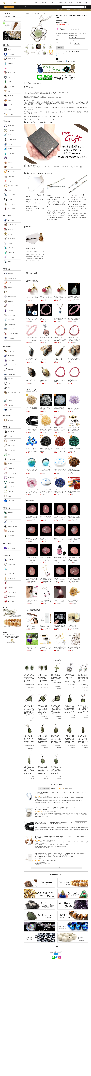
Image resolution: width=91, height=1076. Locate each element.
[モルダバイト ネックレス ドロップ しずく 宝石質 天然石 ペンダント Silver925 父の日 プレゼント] (29, 729)
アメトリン (10, 162)
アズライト (10, 144)
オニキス (10, 199)
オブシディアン (11, 204)
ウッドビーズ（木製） (13, 185)
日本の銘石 (10, 420)
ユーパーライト (11, 548)
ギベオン (10, 243)
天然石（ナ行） (7, 415)
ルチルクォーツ (11, 578)
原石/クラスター (11, 95)
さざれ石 (10, 105)
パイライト (10, 436)
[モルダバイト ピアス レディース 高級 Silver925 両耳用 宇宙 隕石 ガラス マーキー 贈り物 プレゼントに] (43, 668)
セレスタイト (11, 329)
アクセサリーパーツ (12, 114)
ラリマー (10, 569)
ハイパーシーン (11, 431)
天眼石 (9, 383)
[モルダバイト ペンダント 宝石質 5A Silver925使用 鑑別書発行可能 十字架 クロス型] (56, 668)
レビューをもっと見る (56, 867)
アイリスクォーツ (12, 130)
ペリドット (10, 491)
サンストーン (11, 282)
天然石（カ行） (7, 215)
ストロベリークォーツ (13, 333)
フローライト (11, 487)
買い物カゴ (79, 2)
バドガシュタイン (12, 445)
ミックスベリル (11, 517)
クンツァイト (11, 257)
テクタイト (10, 369)
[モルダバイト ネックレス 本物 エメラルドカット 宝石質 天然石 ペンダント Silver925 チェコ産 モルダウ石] (69, 699)
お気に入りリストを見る (9, 16)
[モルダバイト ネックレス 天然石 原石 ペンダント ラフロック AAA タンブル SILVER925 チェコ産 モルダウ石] (43, 729)
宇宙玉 (9, 190)
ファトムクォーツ (12, 473)
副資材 (9, 109)
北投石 (9, 496)
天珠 (9, 388)
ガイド (53, 2)
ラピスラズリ (11, 559)
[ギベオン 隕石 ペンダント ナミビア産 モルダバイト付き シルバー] (69, 668)
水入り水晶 (10, 301)
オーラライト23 (11, 208)
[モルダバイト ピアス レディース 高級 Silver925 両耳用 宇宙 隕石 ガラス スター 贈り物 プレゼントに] (83, 668)
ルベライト (10, 587)
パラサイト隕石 (11, 450)
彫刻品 (9, 100)
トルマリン (10, 405)
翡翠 (9, 454)
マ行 (32, 13)
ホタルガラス (18, 7)
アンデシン (10, 167)
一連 (9, 77)
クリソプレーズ (11, 252)
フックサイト (11, 482)
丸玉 (9, 91)
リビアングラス (11, 573)
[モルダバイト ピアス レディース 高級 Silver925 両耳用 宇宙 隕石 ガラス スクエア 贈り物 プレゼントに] (29, 668)
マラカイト (10, 512)
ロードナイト (11, 601)
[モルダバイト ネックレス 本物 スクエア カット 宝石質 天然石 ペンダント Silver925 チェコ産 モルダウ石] (83, 699)
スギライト (10, 310)
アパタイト (10, 148)
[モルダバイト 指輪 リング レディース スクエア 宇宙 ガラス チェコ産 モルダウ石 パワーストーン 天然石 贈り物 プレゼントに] (43, 699)
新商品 (36, 2)
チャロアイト (11, 360)
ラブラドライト (11, 564)
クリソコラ (10, 247)
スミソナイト (11, 319)
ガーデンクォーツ (12, 224)
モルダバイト (25, 7)
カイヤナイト (11, 220)
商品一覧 (28, 13)
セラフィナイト (11, 324)
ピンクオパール (11, 468)
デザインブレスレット (13, 58)
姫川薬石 (10, 463)
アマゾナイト (11, 153)
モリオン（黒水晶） (12, 526)
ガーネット (10, 229)
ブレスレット (11, 54)
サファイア (10, 273)
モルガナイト (11, 531)
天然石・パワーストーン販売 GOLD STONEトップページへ (40, 119)
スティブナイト (11, 315)
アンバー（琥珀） (12, 171)
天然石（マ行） (7, 508)
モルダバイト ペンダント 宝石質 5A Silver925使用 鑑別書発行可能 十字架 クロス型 (56, 677)
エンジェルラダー (12, 194)
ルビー (9, 582)
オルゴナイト (11, 86)
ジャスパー (10, 292)
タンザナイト (11, 355)
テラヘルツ (32, 7)
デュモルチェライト (12, 374)
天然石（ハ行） (7, 427)
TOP (25, 13)
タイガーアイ (11, 351)
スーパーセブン (11, 305)
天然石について (62, 2)
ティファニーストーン (13, 365)
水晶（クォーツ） (12, 296)
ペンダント (43, 13)
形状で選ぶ (44, 2)
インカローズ (11, 181)
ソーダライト (11, 338)
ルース (9, 68)
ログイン (71, 2)
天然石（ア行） (7, 121)
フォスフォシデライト (13, 477)
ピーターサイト (11, 459)
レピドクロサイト (12, 592)
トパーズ (10, 400)
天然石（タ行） (7, 346)
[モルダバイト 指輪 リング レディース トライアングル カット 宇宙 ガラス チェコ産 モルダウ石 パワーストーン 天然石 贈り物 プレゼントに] (29, 699)
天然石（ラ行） (7, 555)
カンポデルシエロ (12, 238)
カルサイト (10, 234)
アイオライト (11, 125)
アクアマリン (11, 134)
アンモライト (11, 176)
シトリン (10, 287)
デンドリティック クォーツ (12, 394)
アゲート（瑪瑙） (12, 139)
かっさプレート (11, 72)
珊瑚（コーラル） (12, 278)
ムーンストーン (11, 521)
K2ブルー (10, 261)
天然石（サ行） (7, 269)
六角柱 (9, 81)
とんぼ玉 (10, 409)
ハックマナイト (11, 440)
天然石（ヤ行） (7, 543)
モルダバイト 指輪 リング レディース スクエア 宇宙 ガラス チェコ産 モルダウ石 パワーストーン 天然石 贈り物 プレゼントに (43, 710)
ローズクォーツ (11, 596)
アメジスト (10, 158)
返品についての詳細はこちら (63, 53)
